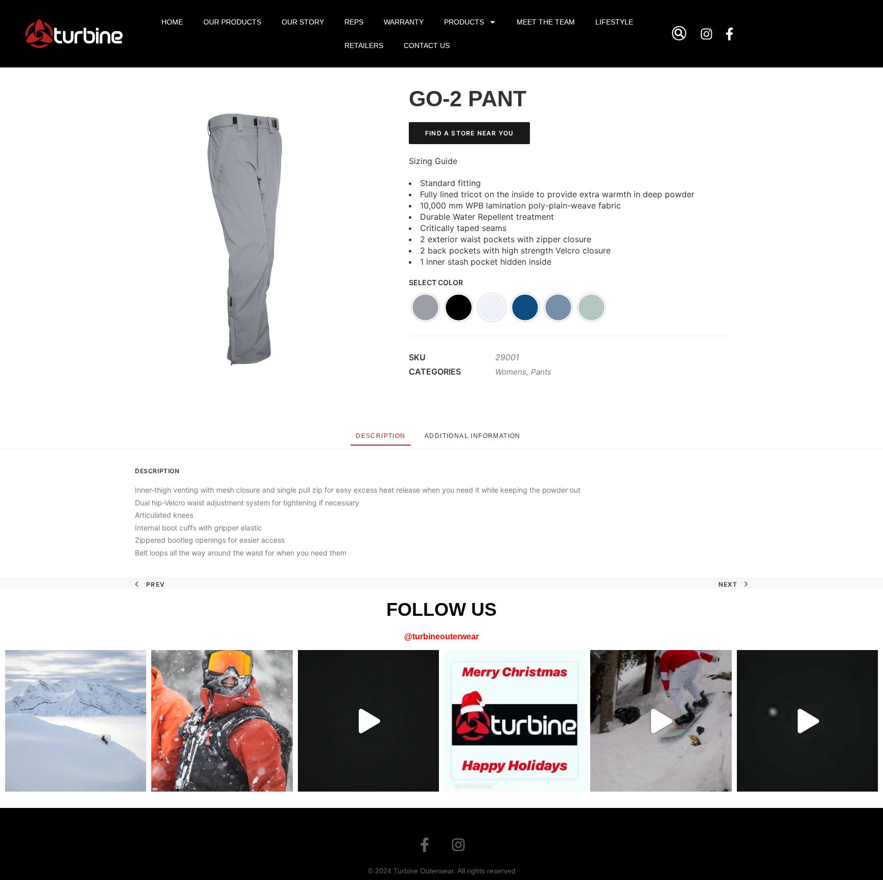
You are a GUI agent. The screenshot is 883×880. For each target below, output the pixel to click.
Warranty (404, 22)
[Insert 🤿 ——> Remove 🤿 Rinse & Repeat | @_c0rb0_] (221, 720)
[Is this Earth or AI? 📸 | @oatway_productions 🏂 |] (75, 720)
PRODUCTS (464, 22)
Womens (510, 372)
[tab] (380, 436)
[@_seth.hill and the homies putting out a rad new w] (660, 720)
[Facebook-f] (729, 34)
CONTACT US (427, 45)
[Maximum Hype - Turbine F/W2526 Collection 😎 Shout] (368, 720)
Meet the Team (546, 22)
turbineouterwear (445, 636)
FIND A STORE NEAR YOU (469, 133)
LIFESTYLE (614, 22)
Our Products (232, 22)
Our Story (303, 22)
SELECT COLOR (436, 282)
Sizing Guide (433, 161)
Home (172, 22)
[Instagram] (706, 34)
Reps (353, 22)
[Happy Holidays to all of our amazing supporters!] (514, 720)
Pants (541, 372)
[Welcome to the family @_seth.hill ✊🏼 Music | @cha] (807, 720)
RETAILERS (363, 45)
